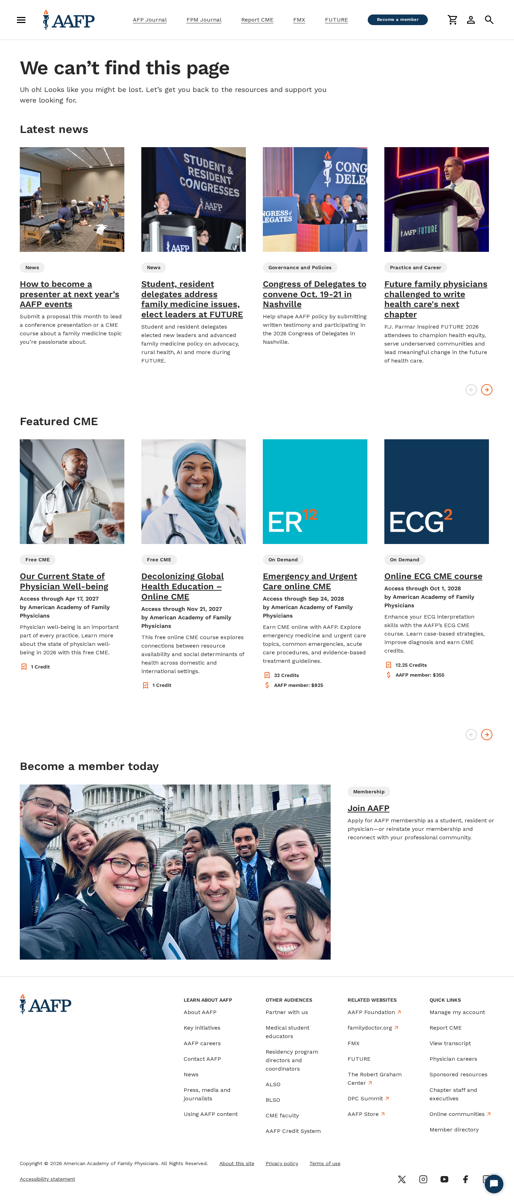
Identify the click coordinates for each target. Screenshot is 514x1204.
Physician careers (453, 1058)
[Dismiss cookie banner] (408, 1134)
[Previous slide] (471, 390)
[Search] (489, 20)
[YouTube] (444, 1179)
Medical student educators (287, 1032)
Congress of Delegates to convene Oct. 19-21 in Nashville (314, 294)
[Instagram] (423, 1179)
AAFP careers (202, 1043)
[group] (72, 246)
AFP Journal (150, 19)
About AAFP (200, 1012)
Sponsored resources (459, 1074)
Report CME (257, 19)
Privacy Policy (354, 1157)
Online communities (457, 1114)
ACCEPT (383, 1174)
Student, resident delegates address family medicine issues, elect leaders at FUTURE (192, 299)
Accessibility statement (47, 1179)
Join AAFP (369, 808)
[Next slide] (487, 390)
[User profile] (471, 20)
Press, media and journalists (207, 1094)
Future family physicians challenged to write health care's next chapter (436, 299)
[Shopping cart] (452, 20)
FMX (299, 19)
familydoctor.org (370, 1027)
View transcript (450, 1043)
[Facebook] (465, 1179)
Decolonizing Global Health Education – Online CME (182, 586)
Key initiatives (202, 1027)
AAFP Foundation (371, 1012)
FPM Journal (204, 19)
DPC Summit (365, 1098)
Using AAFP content (211, 1114)
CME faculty (282, 1115)
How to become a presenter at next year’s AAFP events (69, 294)
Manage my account (457, 1012)
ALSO (273, 1084)
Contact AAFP (202, 1058)
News (191, 1074)
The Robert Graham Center (375, 1078)
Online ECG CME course (433, 576)
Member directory (454, 1129)
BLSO (273, 1099)
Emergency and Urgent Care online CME (310, 581)
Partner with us (287, 1012)
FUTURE (336, 19)
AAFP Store (363, 1114)
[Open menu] (21, 20)
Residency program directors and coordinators (292, 1060)
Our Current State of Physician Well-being (64, 581)
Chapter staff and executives (453, 1094)
